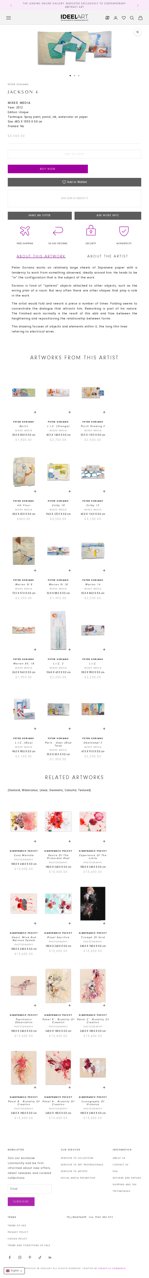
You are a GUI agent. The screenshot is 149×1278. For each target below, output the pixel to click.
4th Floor (23, 505)
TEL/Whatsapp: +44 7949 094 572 (90, 1217)
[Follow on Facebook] (10, 1257)
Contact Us (120, 1165)
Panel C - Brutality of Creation (93, 1021)
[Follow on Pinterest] (30, 1257)
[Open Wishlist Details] (124, 18)
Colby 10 (58, 505)
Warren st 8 (24, 584)
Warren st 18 (58, 584)
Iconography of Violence (92, 1103)
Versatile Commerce (112, 1269)
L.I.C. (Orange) (58, 426)
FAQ (115, 1171)
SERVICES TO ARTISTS (74, 1171)
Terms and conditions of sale (29, 1245)
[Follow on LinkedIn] (50, 1257)
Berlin (23, 426)
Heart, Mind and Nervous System (24, 939)
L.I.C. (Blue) (24, 743)
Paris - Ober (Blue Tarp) (58, 744)
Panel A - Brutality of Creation (58, 1103)
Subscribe (21, 1201)
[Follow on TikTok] (40, 1257)
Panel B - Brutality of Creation (24, 1103)
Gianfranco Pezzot (24, 851)
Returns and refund (127, 1178)
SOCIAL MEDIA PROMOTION (78, 1178)
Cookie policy (17, 1239)
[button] (14, 1271)
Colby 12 (93, 505)
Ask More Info (108, 215)
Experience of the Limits (93, 857)
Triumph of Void (93, 937)
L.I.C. (93, 663)
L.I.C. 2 (58, 663)
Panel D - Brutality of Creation (58, 1021)
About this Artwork (41, 256)
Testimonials (121, 1191)
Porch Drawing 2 (93, 426)
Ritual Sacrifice (58, 937)
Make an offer (40, 215)
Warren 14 (92, 584)
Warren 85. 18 (23, 663)
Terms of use (17, 1226)
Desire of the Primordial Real (58, 857)
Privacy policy (18, 1232)
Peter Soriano (18, 84)
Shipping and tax (125, 1185)
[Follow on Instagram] (20, 1257)
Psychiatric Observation (24, 1021)
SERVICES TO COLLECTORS (77, 1158)
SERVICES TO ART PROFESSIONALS (82, 1165)
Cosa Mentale (24, 855)
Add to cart (74, 154)
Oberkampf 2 (92, 743)
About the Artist (107, 256)
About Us (119, 1158)
